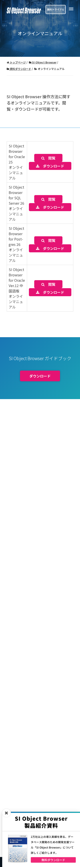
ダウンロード (51, 166)
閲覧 (50, 158)
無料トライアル (55, 9)
